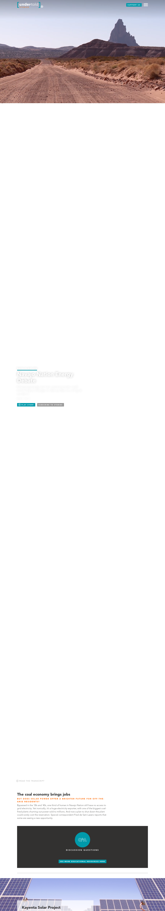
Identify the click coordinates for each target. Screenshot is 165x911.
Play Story (27, 405)
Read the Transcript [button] (31, 781)
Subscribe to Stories (50, 405)
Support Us (134, 5)
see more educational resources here (82, 861)
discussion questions (82, 850)
